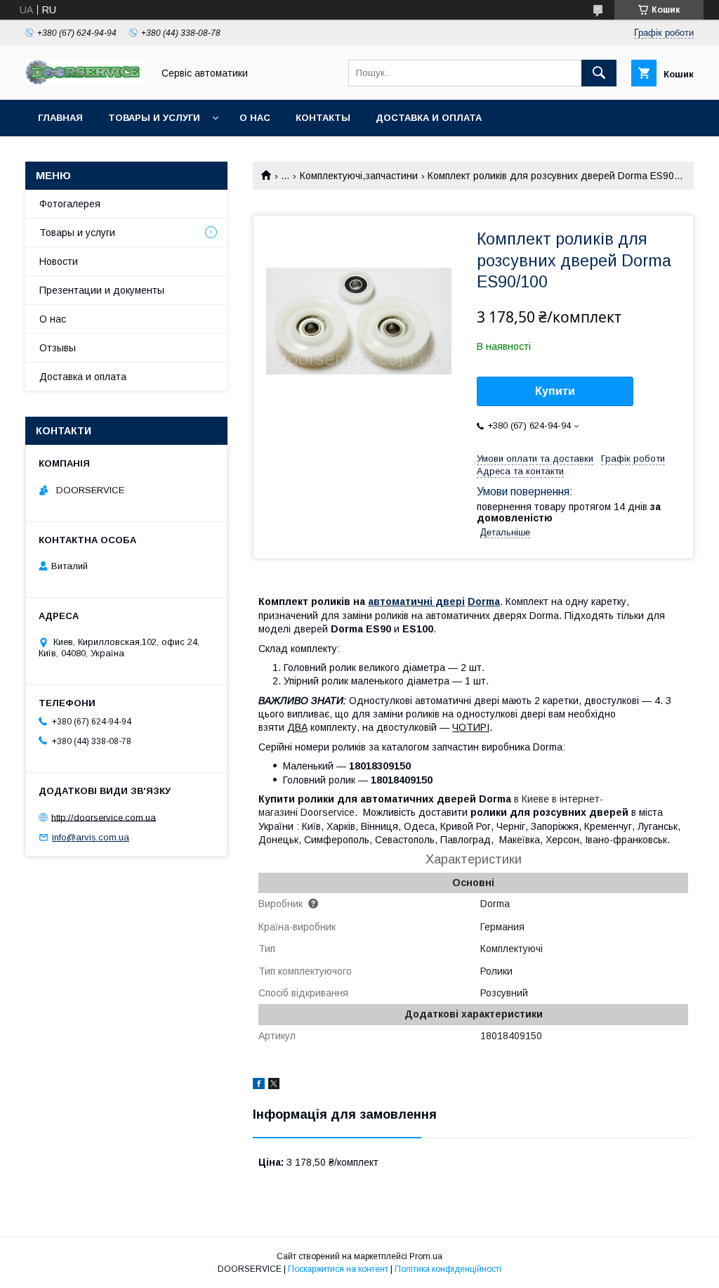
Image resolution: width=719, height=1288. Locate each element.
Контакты (323, 117)
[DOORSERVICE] (85, 81)
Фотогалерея (69, 203)
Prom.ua (425, 1256)
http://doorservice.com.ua (103, 817)
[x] (273, 1085)
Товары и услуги (154, 117)
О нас (254, 117)
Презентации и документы (101, 290)
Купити (555, 391)
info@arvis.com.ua (90, 837)
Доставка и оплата (429, 117)
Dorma (484, 601)
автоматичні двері (416, 601)
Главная (60, 117)
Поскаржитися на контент (338, 1269)
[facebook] (259, 1085)
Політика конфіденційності (448, 1269)
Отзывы (57, 347)
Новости (58, 261)
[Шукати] (598, 73)
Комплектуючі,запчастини (359, 175)
